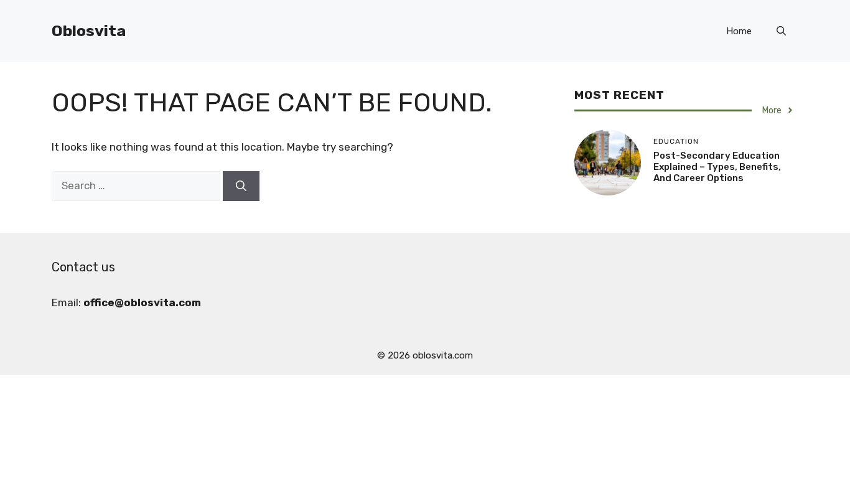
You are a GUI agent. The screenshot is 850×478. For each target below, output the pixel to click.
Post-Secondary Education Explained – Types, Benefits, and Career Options (717, 167)
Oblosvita (89, 31)
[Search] (241, 186)
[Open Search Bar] (781, 31)
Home (739, 31)
